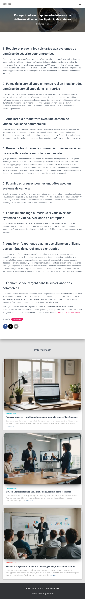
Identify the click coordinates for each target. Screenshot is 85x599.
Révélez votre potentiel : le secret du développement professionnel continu (40, 566)
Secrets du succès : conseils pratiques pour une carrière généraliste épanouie (41, 417)
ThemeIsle (49, 594)
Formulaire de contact (34, 588)
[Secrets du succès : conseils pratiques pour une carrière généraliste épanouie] (42, 384)
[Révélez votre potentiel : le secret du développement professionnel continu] (42, 533)
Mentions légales (52, 588)
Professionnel (17, 319)
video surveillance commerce (68, 313)
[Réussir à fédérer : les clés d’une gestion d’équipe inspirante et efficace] (42, 459)
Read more (10, 426)
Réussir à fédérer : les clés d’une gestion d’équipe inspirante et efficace (38, 491)
